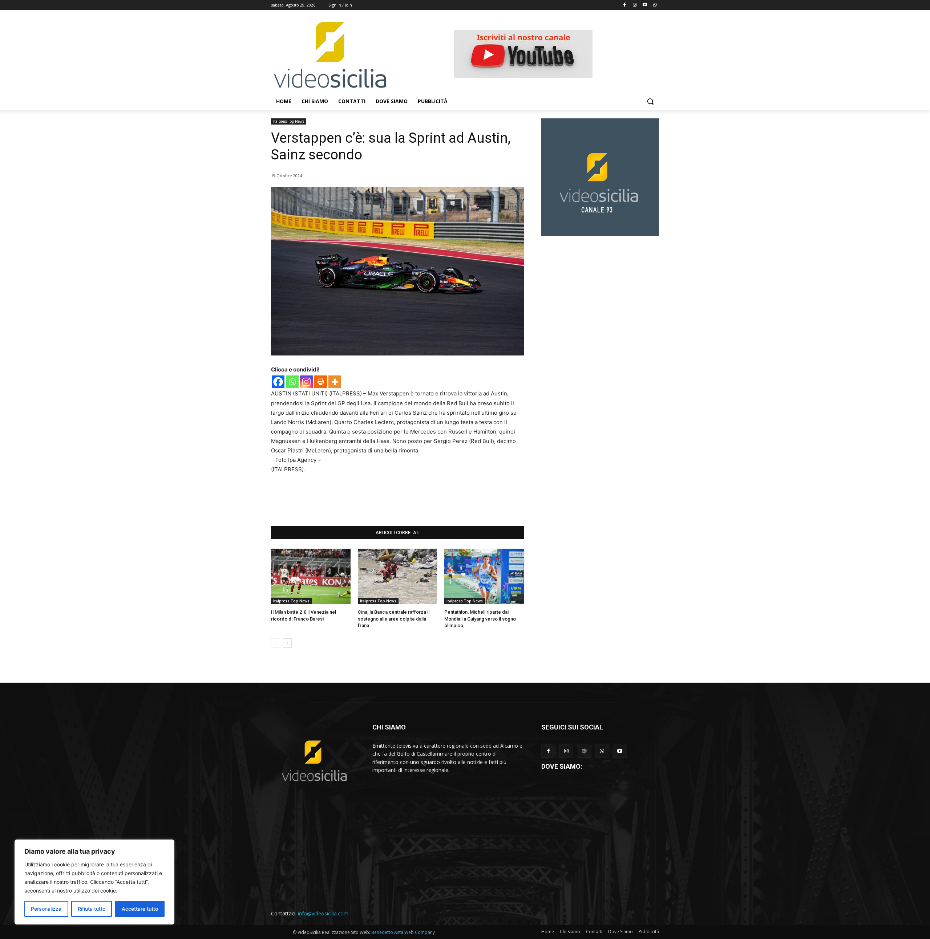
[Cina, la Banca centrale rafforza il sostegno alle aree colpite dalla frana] (397, 576)
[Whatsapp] (655, 5)
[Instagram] (635, 5)
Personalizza (46, 909)
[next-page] (287, 643)
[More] (334, 381)
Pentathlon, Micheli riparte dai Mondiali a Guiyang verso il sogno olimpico (480, 618)
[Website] (584, 751)
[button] (650, 101)
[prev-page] (275, 643)
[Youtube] (644, 5)
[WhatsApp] (602, 751)
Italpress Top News (288, 121)
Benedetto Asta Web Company (403, 932)
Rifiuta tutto (91, 909)
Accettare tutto (140, 909)
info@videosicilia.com (323, 913)
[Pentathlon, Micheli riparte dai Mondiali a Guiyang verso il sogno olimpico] (484, 576)
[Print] (320, 381)
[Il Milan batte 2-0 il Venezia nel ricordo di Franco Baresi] (311, 576)
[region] (94, 882)
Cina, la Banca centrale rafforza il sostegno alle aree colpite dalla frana (393, 618)
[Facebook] (624, 5)
